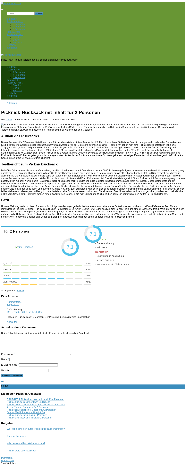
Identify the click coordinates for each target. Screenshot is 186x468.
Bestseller (12, 45)
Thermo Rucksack (16, 436)
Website (5, 370)
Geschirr (17, 37)
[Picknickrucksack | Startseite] (11, 3)
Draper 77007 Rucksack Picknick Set (26, 412)
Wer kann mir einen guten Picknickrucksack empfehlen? (36, 429)
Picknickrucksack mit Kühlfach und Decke (28, 402)
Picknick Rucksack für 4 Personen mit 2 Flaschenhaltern (36, 404)
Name (5, 359)
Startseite (12, 19)
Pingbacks (13, 304)
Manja (9, 119)
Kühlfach (17, 42)
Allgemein (12, 103)
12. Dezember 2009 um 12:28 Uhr (24, 312)
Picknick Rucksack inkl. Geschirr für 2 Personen (31, 410)
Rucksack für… (15, 21)
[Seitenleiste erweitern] (2, 381)
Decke (16, 39)
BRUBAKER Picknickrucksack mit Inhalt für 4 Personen (35, 399)
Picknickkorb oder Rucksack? (22, 450)
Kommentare (14, 302)
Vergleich (12, 47)
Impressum (6, 458)
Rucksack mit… (15, 34)
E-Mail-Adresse (10, 365)
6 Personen (19, 29)
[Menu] (2, 9)
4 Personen (19, 26)
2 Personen (19, 24)
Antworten (12, 322)
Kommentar (8, 354)
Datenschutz (7, 460)
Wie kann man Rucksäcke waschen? (26, 443)
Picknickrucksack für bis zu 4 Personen (27, 415)
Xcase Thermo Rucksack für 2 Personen (28, 407)
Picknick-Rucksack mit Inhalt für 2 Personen (29, 417)
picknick (20, 290)
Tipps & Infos (13, 32)
